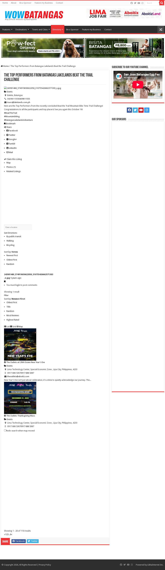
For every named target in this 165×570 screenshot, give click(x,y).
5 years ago (15, 278)
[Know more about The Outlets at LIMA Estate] (124, 13)
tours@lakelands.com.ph (18, 102)
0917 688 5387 (27, 373)
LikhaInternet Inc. (155, 565)
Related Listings (13, 171)
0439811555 (24, 99)
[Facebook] (131, 3)
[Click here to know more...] (82, 48)
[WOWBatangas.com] (33, 15)
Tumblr (11, 143)
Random (10, 264)
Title (8, 307)
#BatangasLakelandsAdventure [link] (18, 120)
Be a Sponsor (25, 3)
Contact (59, 3)
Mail (11, 152)
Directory (57, 29)
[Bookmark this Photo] (4, 281)
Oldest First (11, 260)
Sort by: (11, 252)
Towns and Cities (40, 29)
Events (9, 91)
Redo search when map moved (20, 430)
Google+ (12, 139)
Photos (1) (11, 167)
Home (5, 3)
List (8, 326)
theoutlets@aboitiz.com (18, 376)
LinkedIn (12, 148)
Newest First (12, 255)
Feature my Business (44, 3)
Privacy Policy (45, 565)
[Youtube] (139, 3)
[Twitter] (135, 3)
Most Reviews (12, 315)
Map (8, 162)
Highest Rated (12, 320)
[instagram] (142, 3)
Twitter (11, 135)
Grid (14, 326)
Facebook (13, 130)
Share (9, 127)
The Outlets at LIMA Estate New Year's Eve (25, 362)
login (17, 285)
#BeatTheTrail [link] (10, 113)
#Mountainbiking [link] (12, 116)
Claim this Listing (14, 159)
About (13, 3)
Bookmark (10, 123)
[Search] (161, 2)
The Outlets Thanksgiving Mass (20, 416)
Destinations (21, 29)
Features (6, 29)
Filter (6, 295)
